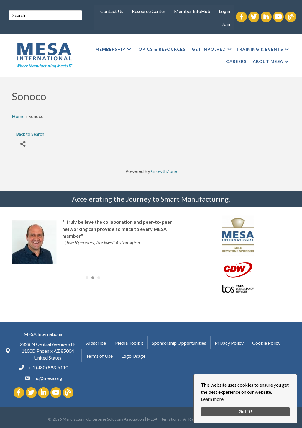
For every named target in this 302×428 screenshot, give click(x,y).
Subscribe (96, 343)
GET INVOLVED (209, 49)
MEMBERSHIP (110, 49)
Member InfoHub (192, 11)
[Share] (22, 144)
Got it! (245, 411)
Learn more (212, 399)
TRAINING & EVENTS (259, 49)
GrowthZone (164, 171)
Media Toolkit (128, 343)
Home (18, 116)
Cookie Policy (266, 343)
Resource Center (148, 11)
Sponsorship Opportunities (179, 343)
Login (224, 11)
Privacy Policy (229, 343)
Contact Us (111, 11)
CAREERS (236, 61)
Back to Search (30, 134)
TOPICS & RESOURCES (161, 49)
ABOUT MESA (268, 61)
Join (226, 24)
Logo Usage (133, 356)
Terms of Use (99, 356)
